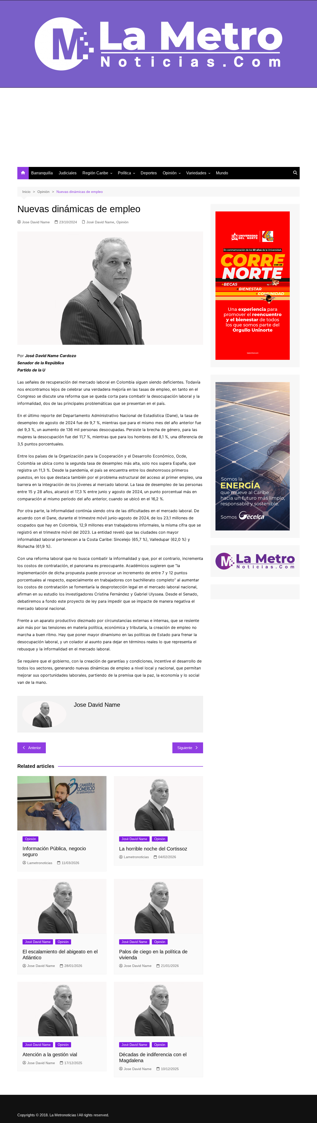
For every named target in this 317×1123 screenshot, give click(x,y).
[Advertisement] (158, 129)
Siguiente (184, 748)
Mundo (222, 173)
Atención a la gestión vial (50, 1054)
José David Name (100, 222)
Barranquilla (42, 173)
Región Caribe (95, 173)
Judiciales (68, 173)
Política (124, 173)
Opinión (170, 173)
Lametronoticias (39, 863)
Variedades (196, 173)
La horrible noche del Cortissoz (153, 848)
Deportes (149, 173)
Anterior (34, 748)
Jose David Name (36, 222)
